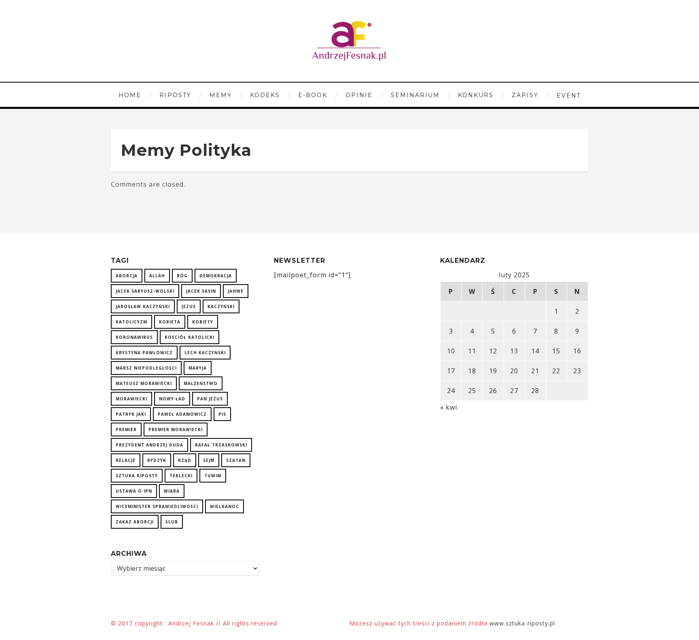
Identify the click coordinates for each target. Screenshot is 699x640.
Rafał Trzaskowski (221, 445)
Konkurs (476, 95)
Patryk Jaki (131, 414)
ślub (171, 522)
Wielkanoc (224, 506)
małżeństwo (201, 383)
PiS (222, 414)
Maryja (198, 368)
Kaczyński (221, 306)
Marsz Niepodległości (146, 368)
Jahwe (236, 291)
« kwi (448, 407)
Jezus (189, 306)
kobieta (169, 322)
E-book (312, 95)
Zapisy (525, 95)
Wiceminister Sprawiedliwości (157, 506)
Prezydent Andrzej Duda (149, 445)
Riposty (175, 95)
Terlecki (181, 475)
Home (130, 95)
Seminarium (415, 95)
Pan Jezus (210, 399)
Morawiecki (131, 399)
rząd (184, 460)
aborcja (127, 276)
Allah (157, 276)
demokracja (215, 276)
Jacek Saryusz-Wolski (145, 291)
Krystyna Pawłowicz (144, 352)
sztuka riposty (137, 475)
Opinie (359, 95)
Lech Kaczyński (205, 352)
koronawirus (134, 337)
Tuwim (212, 475)
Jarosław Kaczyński (143, 306)
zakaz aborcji (135, 522)
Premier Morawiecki (175, 429)
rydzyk (156, 460)
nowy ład (172, 399)
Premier (126, 429)
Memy (221, 95)
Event (569, 95)
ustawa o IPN (134, 491)
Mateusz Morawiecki (144, 383)
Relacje (126, 460)
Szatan (236, 460)
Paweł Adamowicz (182, 414)
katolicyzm (131, 322)
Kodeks (265, 95)
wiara (172, 491)
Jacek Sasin (201, 291)
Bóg (182, 276)
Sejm (208, 460)
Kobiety (202, 322)
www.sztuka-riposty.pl (523, 623)
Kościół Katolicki (189, 337)
